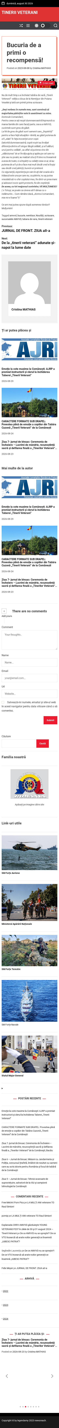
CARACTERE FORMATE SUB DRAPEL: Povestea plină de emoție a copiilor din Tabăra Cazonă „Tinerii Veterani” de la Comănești (29, 424)
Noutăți (40, 215)
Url (3, 686)
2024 (5, 1318)
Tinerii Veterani (20, 12)
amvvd (13, 215)
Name (5, 655)
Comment (7, 627)
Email (5, 671)
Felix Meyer (7, 1268)
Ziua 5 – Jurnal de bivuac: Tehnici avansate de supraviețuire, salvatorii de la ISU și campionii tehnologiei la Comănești (25, 1183)
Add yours (7, 616)
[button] (7, 1376)
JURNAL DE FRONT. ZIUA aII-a (32, 1268)
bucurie (21, 215)
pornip (5, 1215)
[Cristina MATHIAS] (29, 282)
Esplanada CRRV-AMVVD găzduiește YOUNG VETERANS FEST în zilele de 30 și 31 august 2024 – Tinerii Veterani (27, 1229)
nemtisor (30, 215)
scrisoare (49, 215)
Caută (42, 743)
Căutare (6, 736)
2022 (5, 1291)
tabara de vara (29, 219)
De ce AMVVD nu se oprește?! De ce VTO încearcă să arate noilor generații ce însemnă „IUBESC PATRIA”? (29, 1237)
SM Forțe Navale (10, 1024)
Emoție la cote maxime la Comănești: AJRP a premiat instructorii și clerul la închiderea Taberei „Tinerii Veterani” (28, 372)
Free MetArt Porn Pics (13, 1202)
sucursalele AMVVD (11, 219)
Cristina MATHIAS (42, 68)
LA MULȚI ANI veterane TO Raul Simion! (32, 1215)
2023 (5, 1305)
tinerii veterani (45, 219)
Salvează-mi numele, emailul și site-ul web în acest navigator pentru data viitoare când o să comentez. (29, 706)
